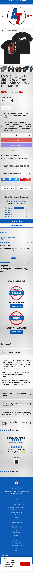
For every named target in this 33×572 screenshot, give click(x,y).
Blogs (16, 550)
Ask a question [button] (16, 226)
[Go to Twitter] (16, 179)
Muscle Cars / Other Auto (16, 504)
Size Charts (16, 535)
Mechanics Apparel (16, 509)
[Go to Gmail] (28, 179)
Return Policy (16, 540)
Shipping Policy (16, 543)
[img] (5, 242)
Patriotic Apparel (16, 512)
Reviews (16, 537)
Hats (16, 517)
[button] (8, 208)
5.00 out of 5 (21, 201)
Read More (16, 306)
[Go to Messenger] (10, 179)
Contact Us (16, 532)
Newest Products (16, 522)
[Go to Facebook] (4, 179)
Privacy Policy (16, 548)
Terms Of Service (16, 545)
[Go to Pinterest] (22, 179)
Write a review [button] (16, 221)
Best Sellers (16, 520)
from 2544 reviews (15, 442)
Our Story (16, 530)
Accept (25, 564)
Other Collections (16, 515)
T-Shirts (7, 29)
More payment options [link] (16, 150)
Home (2, 29)
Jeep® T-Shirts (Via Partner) (16, 507)
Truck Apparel (16, 502)
